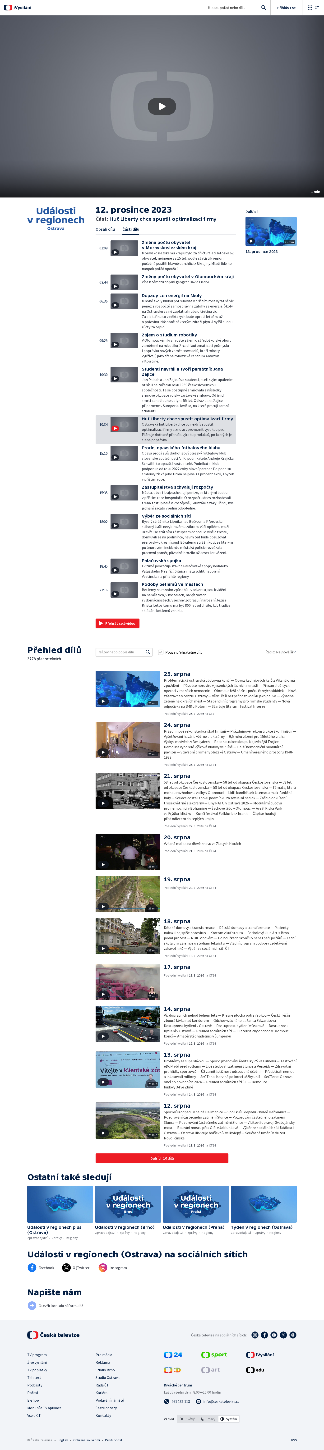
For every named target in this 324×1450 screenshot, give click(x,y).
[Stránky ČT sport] (214, 1356)
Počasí (32, 1392)
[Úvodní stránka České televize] (53, 1335)
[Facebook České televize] (264, 1335)
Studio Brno (105, 1369)
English (63, 1440)
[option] (187, 1419)
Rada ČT (102, 1385)
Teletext (34, 1377)
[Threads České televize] (293, 1335)
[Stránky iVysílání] (260, 1356)
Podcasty (34, 1385)
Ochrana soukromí (86, 1440)
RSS (294, 1440)
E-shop (33, 1400)
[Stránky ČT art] (210, 1371)
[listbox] (208, 1419)
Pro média (104, 1354)
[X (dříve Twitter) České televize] (283, 1335)
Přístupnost (113, 1440)
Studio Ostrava (108, 1377)
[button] (162, 106)
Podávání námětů (110, 1400)
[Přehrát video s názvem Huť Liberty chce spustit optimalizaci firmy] (162, 106)
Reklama (103, 1362)
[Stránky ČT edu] (255, 1371)
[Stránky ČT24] (173, 1356)
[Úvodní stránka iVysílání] (22, 7)
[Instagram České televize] (255, 1335)
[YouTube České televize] (274, 1335)
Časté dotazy (106, 1407)
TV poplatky (37, 1369)
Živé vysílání (37, 1362)
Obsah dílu (105, 229)
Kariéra (101, 1392)
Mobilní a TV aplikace (44, 1407)
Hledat (263, 7)
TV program (37, 1354)
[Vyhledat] (148, 652)
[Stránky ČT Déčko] (172, 1371)
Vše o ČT (34, 1415)
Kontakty (103, 1415)
